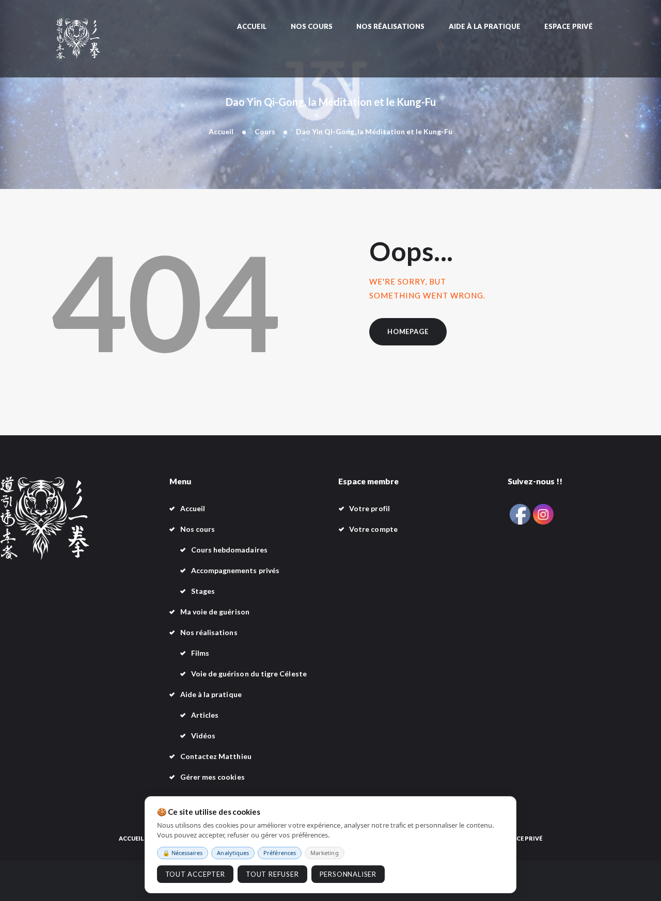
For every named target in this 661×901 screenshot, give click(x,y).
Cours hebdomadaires (229, 549)
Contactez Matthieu (215, 756)
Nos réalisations (209, 632)
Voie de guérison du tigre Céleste (249, 673)
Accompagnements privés (235, 570)
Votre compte (373, 529)
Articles (205, 714)
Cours (265, 131)
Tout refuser (272, 874)
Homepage (407, 331)
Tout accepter (195, 874)
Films (200, 653)
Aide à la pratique (211, 694)
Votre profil (369, 508)
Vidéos (203, 735)
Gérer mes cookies (212, 776)
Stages (203, 591)
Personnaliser (348, 874)
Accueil (221, 131)
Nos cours (197, 529)
